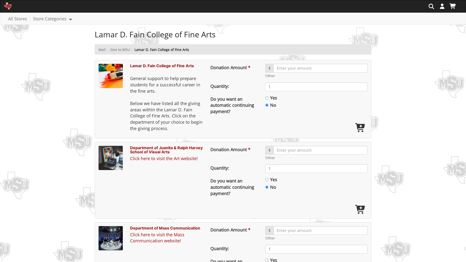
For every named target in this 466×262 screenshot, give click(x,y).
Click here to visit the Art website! (164, 158)
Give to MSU (120, 49)
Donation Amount (230, 67)
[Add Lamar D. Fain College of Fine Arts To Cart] (360, 128)
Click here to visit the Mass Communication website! (157, 238)
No (273, 105)
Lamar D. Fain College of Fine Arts (162, 65)
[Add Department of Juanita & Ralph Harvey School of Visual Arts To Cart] (360, 210)
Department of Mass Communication (165, 228)
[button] (442, 6)
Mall (102, 49)
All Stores (17, 19)
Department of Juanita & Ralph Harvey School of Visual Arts (166, 150)
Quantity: (219, 86)
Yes (273, 98)
